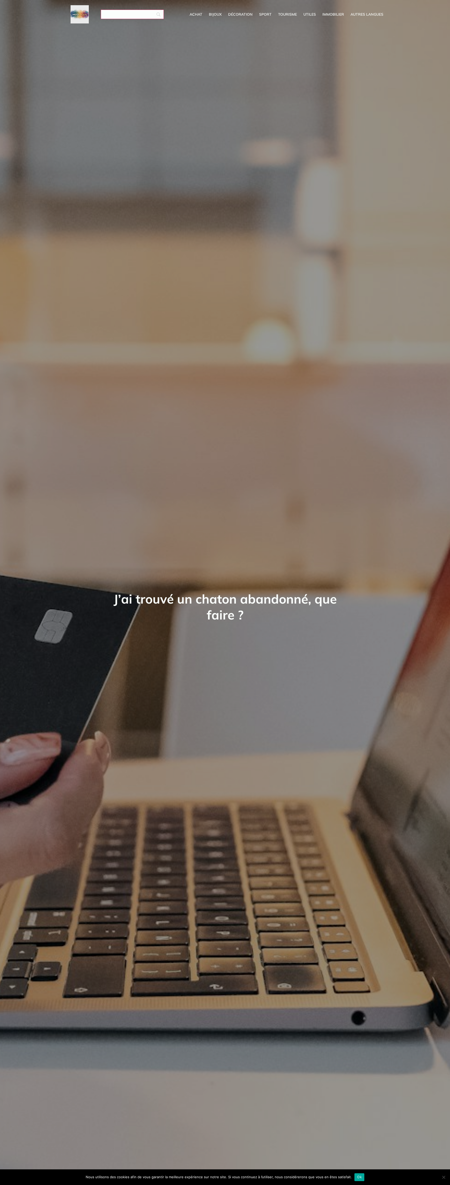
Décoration (240, 14)
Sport (265, 14)
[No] (443, 1177)
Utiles (309, 14)
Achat (196, 14)
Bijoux (215, 14)
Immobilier (333, 14)
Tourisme (287, 14)
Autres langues (367, 14)
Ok (359, 1177)
